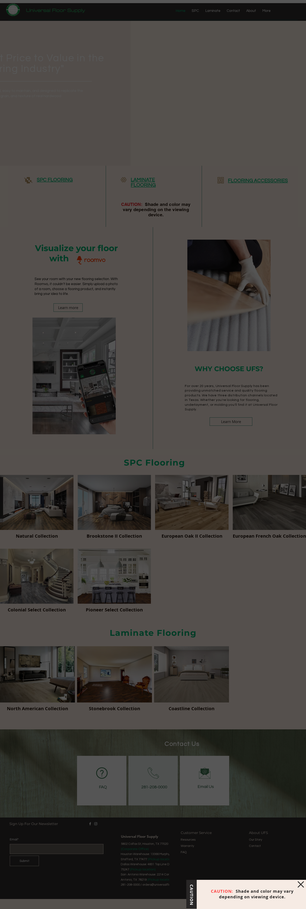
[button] (301, 884)
